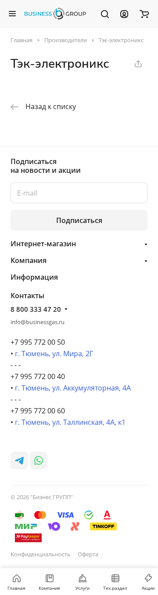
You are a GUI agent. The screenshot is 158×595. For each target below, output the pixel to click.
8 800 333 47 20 (36, 309)
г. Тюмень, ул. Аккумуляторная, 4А (73, 388)
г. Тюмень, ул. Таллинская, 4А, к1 (70, 422)
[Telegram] (19, 460)
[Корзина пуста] (144, 13)
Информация (34, 277)
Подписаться (79, 220)
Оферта (88, 554)
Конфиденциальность (41, 554)
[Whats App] (38, 460)
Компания (29, 260)
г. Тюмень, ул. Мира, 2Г (54, 353)
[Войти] (124, 13)
